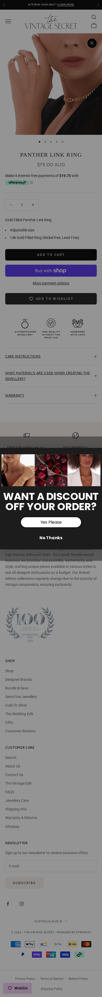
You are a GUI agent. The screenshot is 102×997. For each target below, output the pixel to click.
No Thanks (51, 538)
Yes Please (51, 522)
